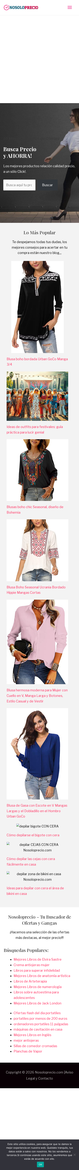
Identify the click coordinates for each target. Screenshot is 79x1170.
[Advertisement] (39, 56)
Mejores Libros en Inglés (32, 1035)
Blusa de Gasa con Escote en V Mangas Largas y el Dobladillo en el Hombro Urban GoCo (37, 811)
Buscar (47, 185)
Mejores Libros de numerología (38, 987)
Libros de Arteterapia (30, 981)
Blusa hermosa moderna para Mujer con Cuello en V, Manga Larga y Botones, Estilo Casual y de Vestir (37, 695)
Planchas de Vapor (28, 1051)
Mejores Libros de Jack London (37, 1003)
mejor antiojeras (26, 1040)
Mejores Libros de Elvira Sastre (38, 959)
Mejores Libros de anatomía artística (42, 976)
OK (40, 1164)
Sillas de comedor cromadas (35, 1046)
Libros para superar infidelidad (37, 970)
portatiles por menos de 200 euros (40, 1018)
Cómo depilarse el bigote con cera (33, 835)
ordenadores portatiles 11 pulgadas (41, 1024)
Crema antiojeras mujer (32, 965)
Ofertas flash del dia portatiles (37, 1013)
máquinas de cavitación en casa (38, 1029)
